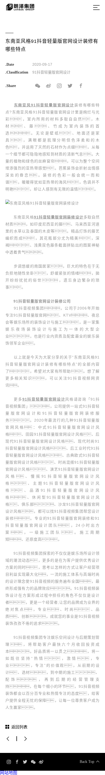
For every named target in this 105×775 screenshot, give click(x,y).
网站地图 (8, 772)
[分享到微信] (37, 86)
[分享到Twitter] (70, 86)
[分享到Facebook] (80, 86)
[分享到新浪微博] (48, 86)
